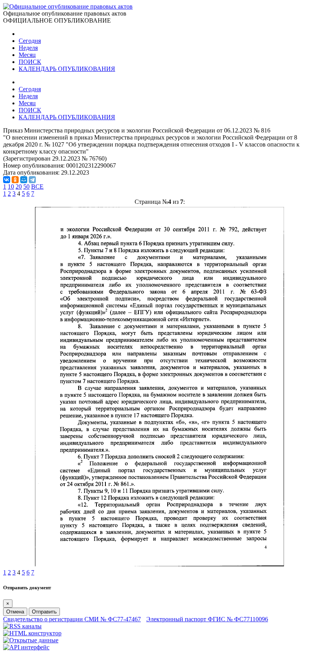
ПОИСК (30, 61)
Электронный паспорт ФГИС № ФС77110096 (207, 619)
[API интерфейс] (26, 647)
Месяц (27, 54)
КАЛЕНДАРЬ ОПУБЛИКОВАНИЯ (67, 68)
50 (26, 186)
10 (11, 186)
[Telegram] (32, 179)
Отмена (15, 612)
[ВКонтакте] (6, 179)
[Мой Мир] (23, 179)
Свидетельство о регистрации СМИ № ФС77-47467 (72, 619)
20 (19, 186)
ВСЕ (37, 186)
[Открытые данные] (30, 640)
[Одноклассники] (15, 179)
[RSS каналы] (22, 626)
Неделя (28, 47)
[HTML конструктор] (32, 633)
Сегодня (30, 40)
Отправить (44, 612)
